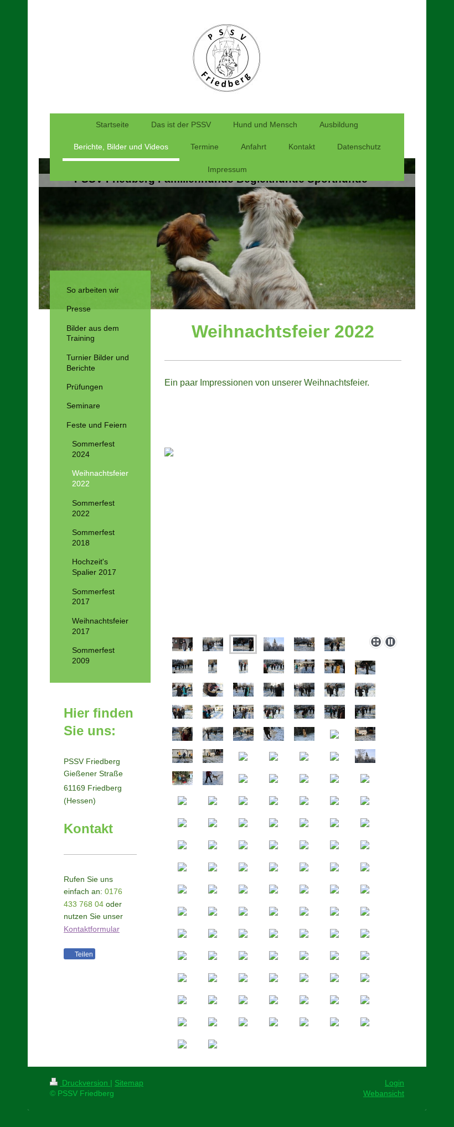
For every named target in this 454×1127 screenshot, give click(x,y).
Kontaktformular (92, 929)
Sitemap (129, 1082)
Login (394, 1082)
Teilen (83, 954)
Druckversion (85, 1082)
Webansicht (383, 1093)
